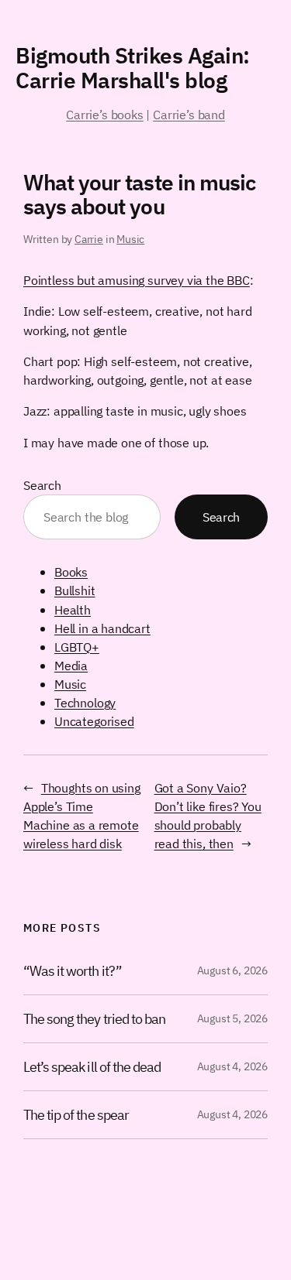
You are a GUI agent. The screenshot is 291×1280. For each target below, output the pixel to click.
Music (130, 239)
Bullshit (74, 590)
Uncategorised (94, 721)
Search (42, 485)
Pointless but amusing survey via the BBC (136, 280)
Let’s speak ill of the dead (92, 1067)
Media (71, 665)
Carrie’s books (104, 114)
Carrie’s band (189, 114)
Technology (85, 702)
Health (72, 609)
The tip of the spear (76, 1115)
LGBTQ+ (76, 646)
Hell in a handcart (102, 628)
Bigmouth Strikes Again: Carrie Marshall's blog (133, 67)
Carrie (88, 239)
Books (71, 571)
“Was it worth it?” (72, 971)
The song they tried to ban (94, 1019)
